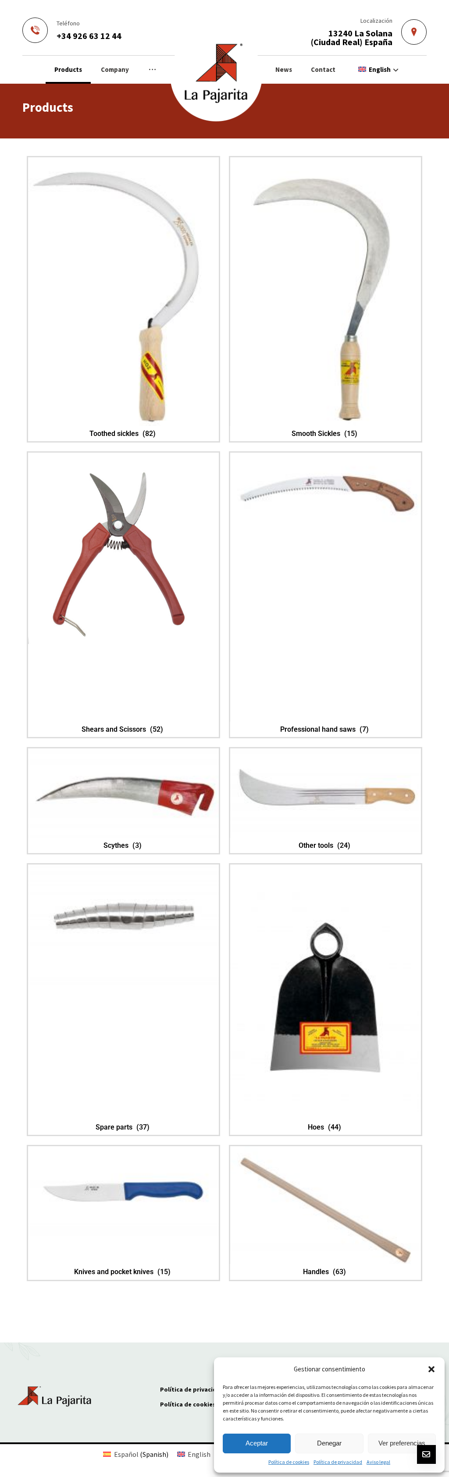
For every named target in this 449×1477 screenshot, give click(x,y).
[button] (431, 1369)
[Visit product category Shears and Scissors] (123, 548)
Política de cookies (288, 1462)
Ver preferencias (401, 1443)
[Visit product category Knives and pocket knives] (123, 1194)
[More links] (152, 70)
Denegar (329, 1443)
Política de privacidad (338, 1462)
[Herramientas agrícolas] (216, 75)
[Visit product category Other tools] (325, 793)
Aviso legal (378, 1462)
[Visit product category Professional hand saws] (325, 496)
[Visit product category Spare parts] (123, 935)
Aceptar (257, 1443)
